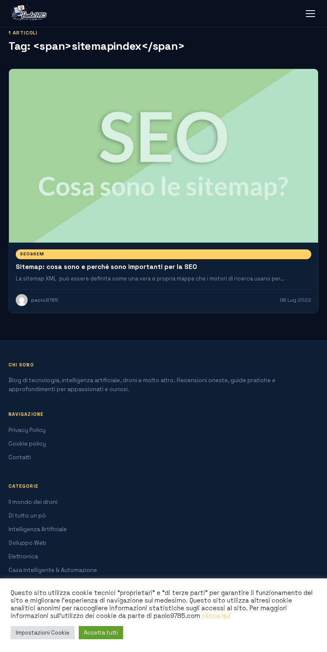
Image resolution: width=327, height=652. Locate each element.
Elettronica (23, 556)
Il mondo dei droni (33, 502)
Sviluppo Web (27, 542)
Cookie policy (27, 443)
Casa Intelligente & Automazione (53, 570)
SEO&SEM (32, 254)
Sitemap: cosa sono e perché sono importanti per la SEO (106, 267)
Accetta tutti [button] (101, 632)
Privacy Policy (27, 430)
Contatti (20, 457)
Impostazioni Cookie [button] (42, 632)
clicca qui (216, 616)
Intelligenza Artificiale (38, 529)
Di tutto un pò (27, 515)
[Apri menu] (310, 13)
